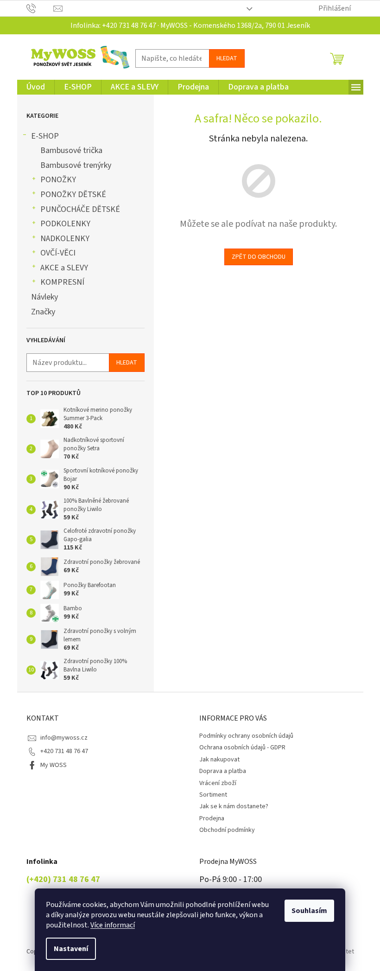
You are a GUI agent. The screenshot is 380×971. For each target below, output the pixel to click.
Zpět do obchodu (258, 257)
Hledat (226, 58)
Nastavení (71, 949)
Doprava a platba (222, 771)
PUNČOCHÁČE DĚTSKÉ (80, 209)
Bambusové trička (71, 150)
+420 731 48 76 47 (64, 751)
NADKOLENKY (64, 238)
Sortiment (213, 794)
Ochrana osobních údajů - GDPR (242, 747)
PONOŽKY (58, 179)
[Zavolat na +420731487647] (40, 8)
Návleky (44, 297)
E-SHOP (45, 136)
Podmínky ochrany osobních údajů (246, 736)
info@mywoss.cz (64, 737)
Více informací (112, 925)
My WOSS (53, 765)
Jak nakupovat (219, 759)
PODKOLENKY (65, 224)
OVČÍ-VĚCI (58, 253)
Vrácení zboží (217, 783)
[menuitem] (35, 87)
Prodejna (211, 818)
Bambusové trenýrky (75, 165)
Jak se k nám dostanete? (233, 806)
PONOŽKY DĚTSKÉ (73, 194)
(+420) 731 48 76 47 (63, 879)
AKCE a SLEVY (64, 268)
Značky (43, 312)
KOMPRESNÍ (62, 282)
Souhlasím (309, 911)
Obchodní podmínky (227, 830)
